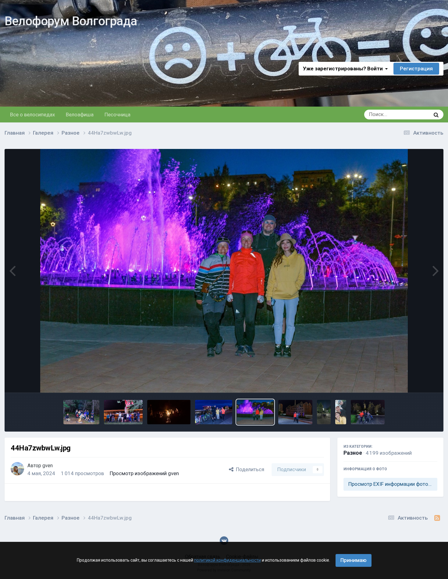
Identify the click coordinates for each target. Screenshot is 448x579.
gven (47, 465)
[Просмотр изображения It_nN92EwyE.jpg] (213, 412)
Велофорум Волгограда (71, 21)
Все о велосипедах (32, 114)
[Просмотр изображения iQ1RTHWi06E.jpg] (295, 412)
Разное (352, 453)
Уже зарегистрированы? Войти (344, 68)
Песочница (117, 114)
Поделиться (248, 469)
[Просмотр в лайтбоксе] (224, 271)
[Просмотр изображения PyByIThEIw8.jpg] (81, 412)
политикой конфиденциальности (227, 560)
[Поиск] (436, 114)
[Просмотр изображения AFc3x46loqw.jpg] (340, 412)
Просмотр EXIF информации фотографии (392, 484)
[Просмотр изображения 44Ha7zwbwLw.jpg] (255, 412)
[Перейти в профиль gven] (17, 468)
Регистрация (416, 68)
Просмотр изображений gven (144, 473)
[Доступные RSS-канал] (437, 518)
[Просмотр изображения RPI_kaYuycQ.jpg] (168, 412)
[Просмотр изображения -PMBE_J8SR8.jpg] (368, 412)
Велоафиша (80, 114)
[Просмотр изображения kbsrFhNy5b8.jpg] (123, 412)
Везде (415, 114)
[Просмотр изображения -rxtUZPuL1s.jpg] (324, 412)
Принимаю (353, 560)
